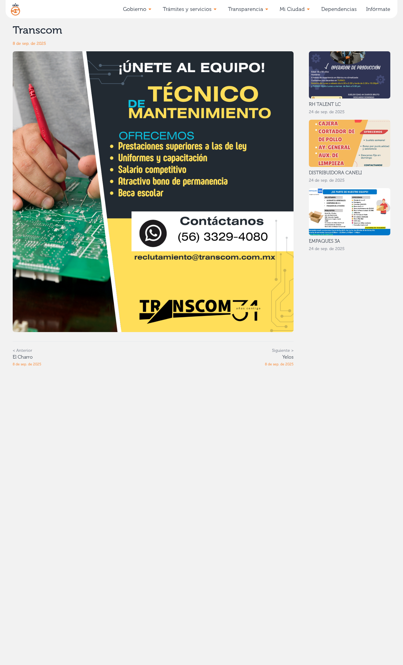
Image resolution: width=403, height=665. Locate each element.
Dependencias (339, 9)
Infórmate (378, 9)
